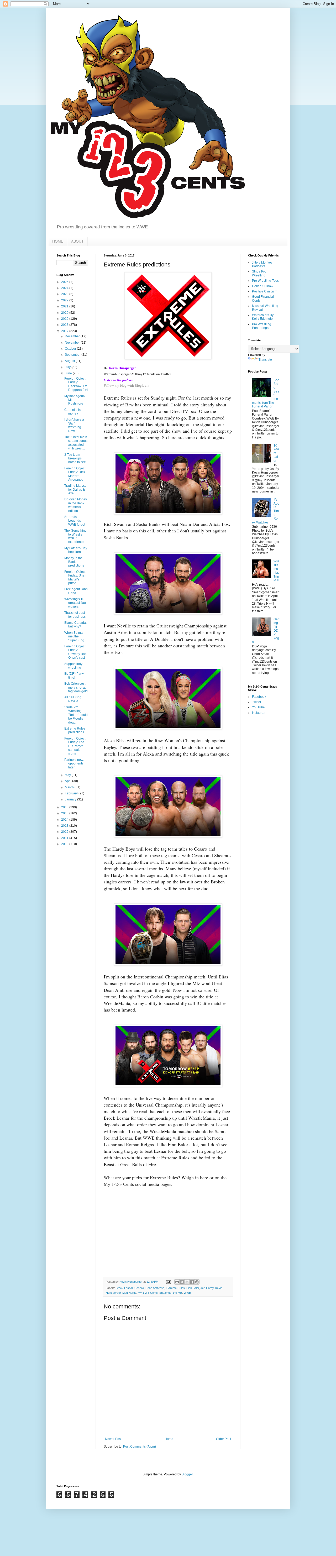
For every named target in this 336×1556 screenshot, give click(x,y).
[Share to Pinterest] (197, 1282)
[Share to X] (187, 1282)
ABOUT (77, 241)
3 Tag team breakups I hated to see (75, 458)
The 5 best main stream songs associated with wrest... (75, 442)
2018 (65, 325)
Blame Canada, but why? (75, 624)
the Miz (177, 1292)
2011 (65, 838)
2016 (65, 807)
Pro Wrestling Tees (265, 280)
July (68, 367)
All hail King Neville (72, 699)
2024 (65, 288)
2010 (65, 844)
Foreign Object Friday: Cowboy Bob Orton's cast (75, 652)
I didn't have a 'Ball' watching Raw (74, 425)
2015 (65, 813)
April (68, 781)
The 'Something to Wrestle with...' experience (75, 536)
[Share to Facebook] (192, 1282)
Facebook (259, 697)
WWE (187, 1292)
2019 (65, 319)
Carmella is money (72, 411)
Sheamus (165, 1292)
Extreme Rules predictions (74, 730)
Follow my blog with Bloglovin (126, 385)
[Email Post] (168, 1281)
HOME (57, 241)
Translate (265, 360)
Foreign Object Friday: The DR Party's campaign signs (74, 746)
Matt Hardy (129, 1292)
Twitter (256, 702)
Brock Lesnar (124, 1288)
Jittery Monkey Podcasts (262, 264)
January (71, 799)
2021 (65, 306)
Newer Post (113, 1439)
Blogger (187, 1474)
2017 (65, 331)
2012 (65, 832)
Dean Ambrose (154, 1288)
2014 (65, 819)
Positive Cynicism (264, 291)
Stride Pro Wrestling (259, 273)
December (73, 336)
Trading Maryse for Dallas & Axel (75, 489)
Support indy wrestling (73, 665)
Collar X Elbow (262, 286)
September (73, 355)
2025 (65, 282)
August (70, 361)
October (71, 348)
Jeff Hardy (207, 1288)
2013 (65, 825)
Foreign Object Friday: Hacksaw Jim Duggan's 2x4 (76, 384)
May (68, 775)
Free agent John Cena (76, 591)
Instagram (259, 713)
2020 (65, 313)
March (70, 787)
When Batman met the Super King (74, 636)
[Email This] (177, 1282)
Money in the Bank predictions (74, 562)
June (69, 373)
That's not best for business (75, 614)
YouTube (258, 707)
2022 (65, 300)
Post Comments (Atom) (139, 1446)
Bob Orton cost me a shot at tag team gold (76, 687)
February (71, 793)
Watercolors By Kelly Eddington (263, 317)
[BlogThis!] (182, 1282)
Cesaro (139, 1288)
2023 (65, 294)
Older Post (223, 1439)
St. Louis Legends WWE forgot (74, 520)
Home (169, 1439)
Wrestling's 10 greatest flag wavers (75, 603)
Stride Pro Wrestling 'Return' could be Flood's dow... (76, 714)
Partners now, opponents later (74, 763)
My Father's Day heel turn (75, 550)
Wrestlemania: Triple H (276, 570)
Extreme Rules (175, 1288)
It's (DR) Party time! (74, 675)
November (73, 342)
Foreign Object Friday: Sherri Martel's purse (75, 577)
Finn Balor (192, 1288)
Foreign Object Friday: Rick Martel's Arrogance (74, 474)
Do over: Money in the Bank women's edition (75, 504)
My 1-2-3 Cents (148, 1292)
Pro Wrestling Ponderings (261, 326)
